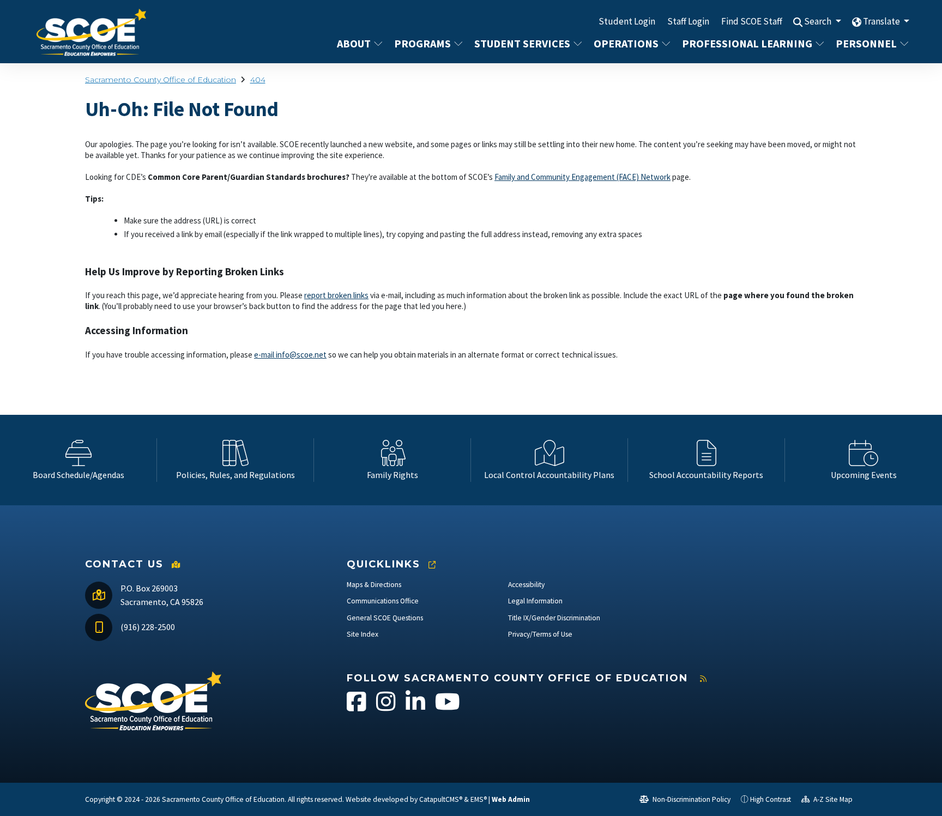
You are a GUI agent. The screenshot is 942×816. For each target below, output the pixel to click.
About (354, 43)
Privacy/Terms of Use (540, 634)
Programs (422, 43)
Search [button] (818, 21)
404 (257, 79)
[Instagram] (386, 707)
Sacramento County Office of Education (160, 79)
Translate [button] (882, 21)
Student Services (522, 43)
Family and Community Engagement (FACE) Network (582, 177)
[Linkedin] (416, 707)
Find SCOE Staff (751, 21)
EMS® (478, 799)
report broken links (336, 295)
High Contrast (770, 799)
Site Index (362, 634)
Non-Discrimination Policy (690, 799)
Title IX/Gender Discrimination (554, 617)
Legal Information (535, 601)
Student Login (627, 21)
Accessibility (526, 584)
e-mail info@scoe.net (290, 354)
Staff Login (688, 21)
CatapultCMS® (440, 799)
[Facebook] (357, 707)
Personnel (866, 43)
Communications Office (383, 601)
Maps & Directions (374, 584)
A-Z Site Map (832, 799)
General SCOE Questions (385, 617)
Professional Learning (747, 43)
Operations (626, 43)
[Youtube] (447, 707)
